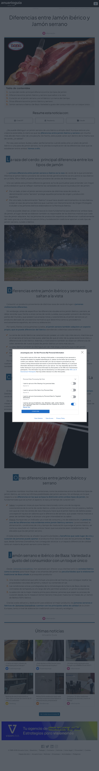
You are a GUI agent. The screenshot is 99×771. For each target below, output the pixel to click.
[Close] (83, 353)
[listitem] (49, 379)
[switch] (73, 383)
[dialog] (49, 385)
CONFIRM (35, 411)
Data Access (49, 418)
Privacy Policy (60, 418)
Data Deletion (38, 418)
